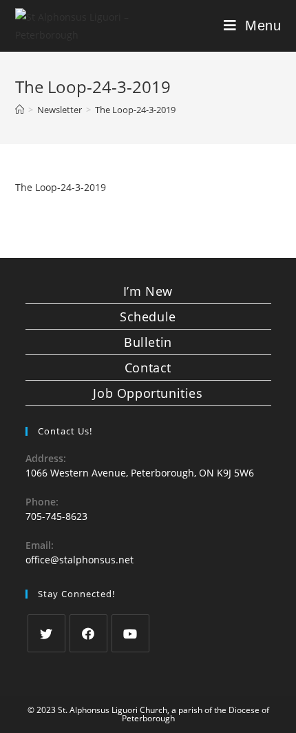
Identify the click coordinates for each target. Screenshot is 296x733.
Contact (148, 367)
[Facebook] (88, 633)
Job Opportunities (147, 393)
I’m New (148, 291)
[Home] (19, 109)
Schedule (148, 316)
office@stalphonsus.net (79, 559)
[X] (46, 633)
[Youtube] (130, 633)
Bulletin (148, 342)
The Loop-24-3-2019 (60, 187)
